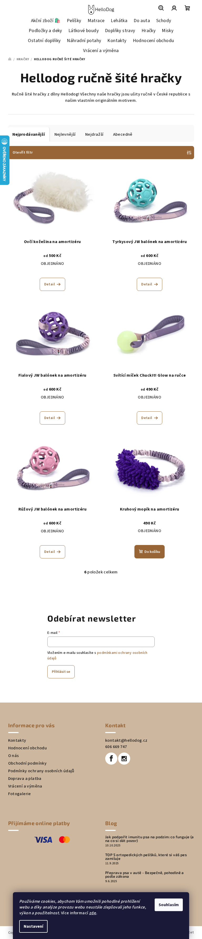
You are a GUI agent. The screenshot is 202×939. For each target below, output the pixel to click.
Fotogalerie (19, 794)
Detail (49, 284)
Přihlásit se (61, 671)
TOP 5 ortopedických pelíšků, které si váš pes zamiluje (146, 856)
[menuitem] (46, 21)
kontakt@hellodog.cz (126, 740)
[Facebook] (111, 759)
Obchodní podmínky (27, 763)
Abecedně (123, 134)
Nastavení (33, 926)
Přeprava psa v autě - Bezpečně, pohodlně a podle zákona (144, 874)
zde (92, 913)
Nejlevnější (65, 134)
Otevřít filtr (23, 152)
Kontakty (17, 740)
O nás (13, 756)
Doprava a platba (25, 778)
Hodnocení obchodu (27, 748)
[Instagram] (124, 759)
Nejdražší (94, 134)
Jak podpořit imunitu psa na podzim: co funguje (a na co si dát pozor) (149, 838)
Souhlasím (169, 905)
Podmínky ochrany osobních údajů (41, 771)
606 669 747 (116, 747)
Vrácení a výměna (25, 786)
